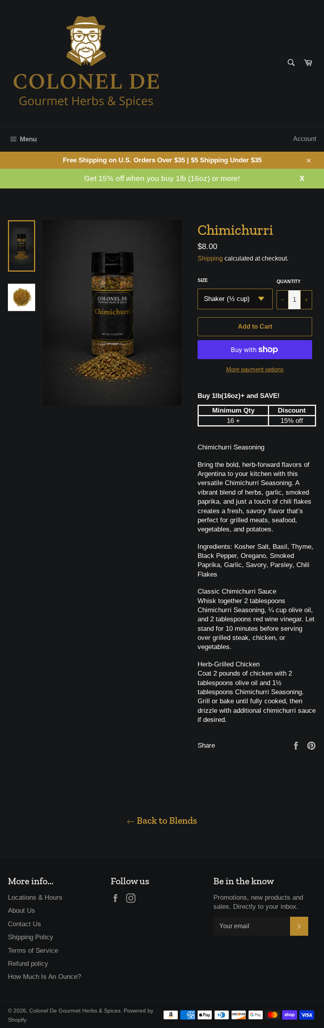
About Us (21, 910)
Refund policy (28, 963)
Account (304, 138)
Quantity (289, 281)
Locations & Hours (35, 897)
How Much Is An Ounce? (44, 976)
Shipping (210, 258)
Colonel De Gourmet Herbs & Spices (75, 1011)
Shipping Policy (30, 937)
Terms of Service (33, 950)
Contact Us (24, 924)
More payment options (255, 369)
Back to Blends (166, 820)
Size (203, 280)
